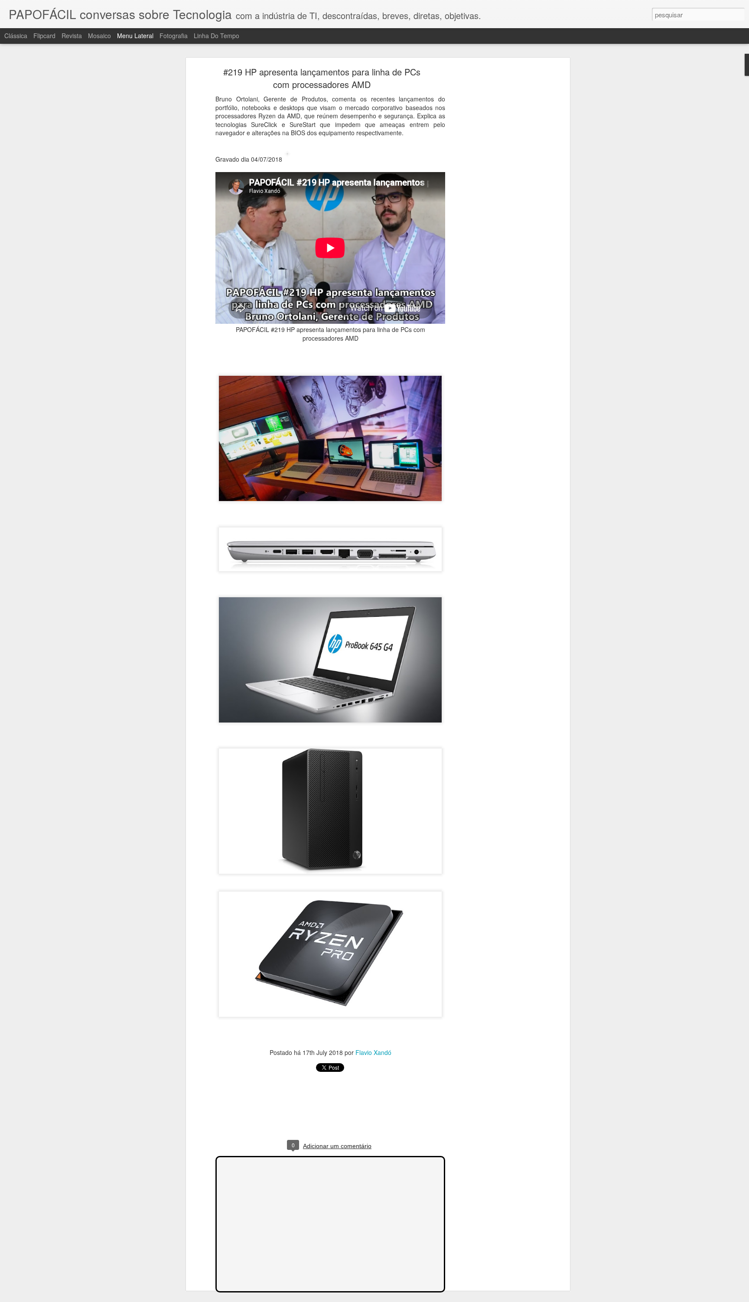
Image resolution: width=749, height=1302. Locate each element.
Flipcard (44, 35)
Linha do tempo (216, 35)
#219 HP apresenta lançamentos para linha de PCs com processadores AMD (321, 78)
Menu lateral (135, 35)
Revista (72, 35)
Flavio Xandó (373, 1052)
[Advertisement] (492, 206)
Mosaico (99, 35)
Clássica (15, 35)
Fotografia (174, 35)
